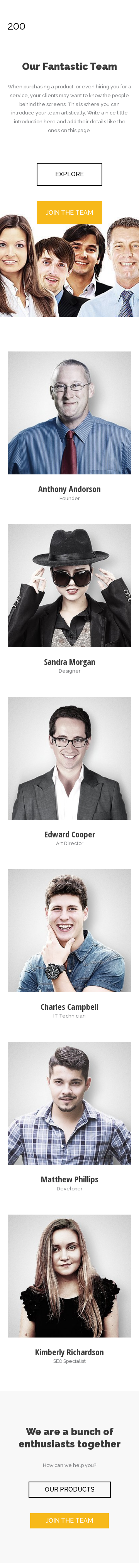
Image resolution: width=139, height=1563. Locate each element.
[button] (69, 174)
